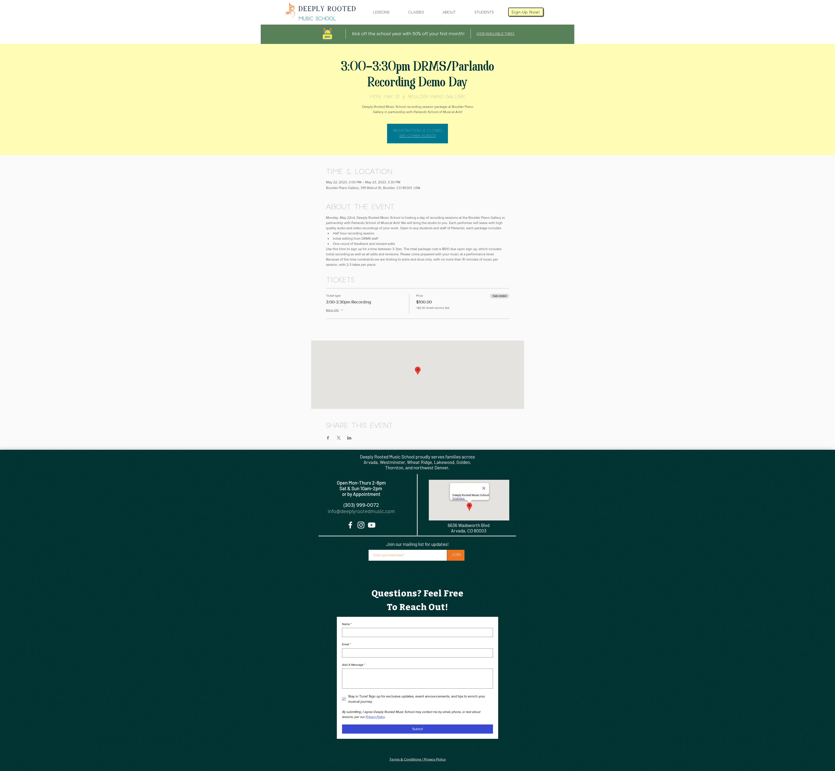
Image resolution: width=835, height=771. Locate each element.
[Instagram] (361, 525)
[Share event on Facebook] (328, 438)
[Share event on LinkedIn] (349, 438)
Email (346, 644)
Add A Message (353, 664)
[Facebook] (350, 525)
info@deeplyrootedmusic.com (361, 511)
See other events (417, 136)
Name (347, 624)
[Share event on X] (339, 438)
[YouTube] (371, 525)
